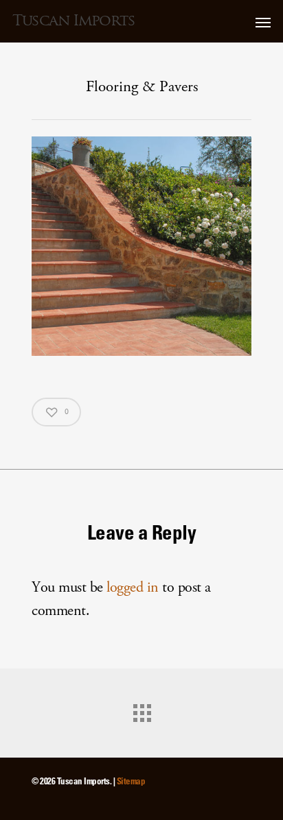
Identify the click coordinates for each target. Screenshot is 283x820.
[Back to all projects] (141, 709)
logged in (132, 587)
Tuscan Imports (73, 20)
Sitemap (131, 780)
